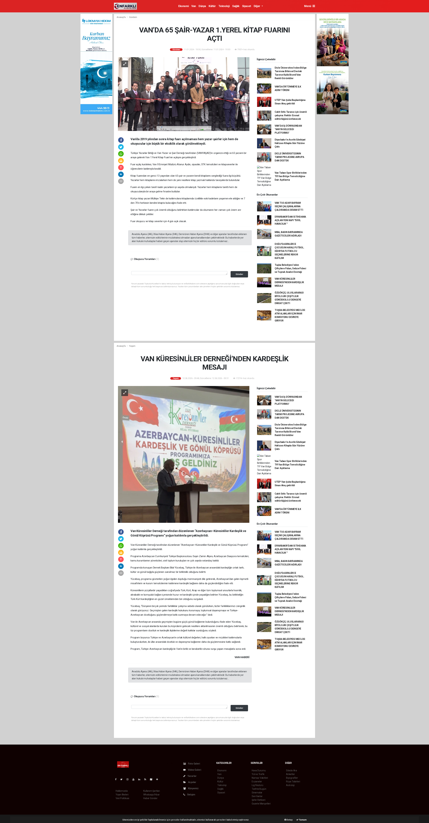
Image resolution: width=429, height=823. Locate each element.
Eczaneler (257, 781)
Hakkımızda (122, 791)
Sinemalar (257, 792)
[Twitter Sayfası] (122, 779)
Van (193, 6)
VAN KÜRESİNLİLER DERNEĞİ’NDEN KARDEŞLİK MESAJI (289, 282)
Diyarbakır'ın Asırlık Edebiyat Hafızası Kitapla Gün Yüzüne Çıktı (290, 143)
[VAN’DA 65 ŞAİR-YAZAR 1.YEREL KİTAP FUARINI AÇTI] (183, 93)
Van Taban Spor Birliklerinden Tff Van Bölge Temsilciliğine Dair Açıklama (291, 176)
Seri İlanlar (257, 796)
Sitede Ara (291, 770)
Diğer (257, 6)
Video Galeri (194, 769)
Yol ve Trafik (258, 774)
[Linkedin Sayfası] (140, 779)
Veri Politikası (122, 798)
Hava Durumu (259, 770)
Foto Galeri (194, 763)
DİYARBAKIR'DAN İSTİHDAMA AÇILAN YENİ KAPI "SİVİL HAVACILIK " (290, 220)
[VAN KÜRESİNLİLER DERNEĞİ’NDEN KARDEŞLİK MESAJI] (183, 454)
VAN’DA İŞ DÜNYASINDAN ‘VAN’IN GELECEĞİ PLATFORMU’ (288, 129)
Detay (289, 819)
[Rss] (146, 779)
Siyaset (246, 6)
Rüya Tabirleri (293, 781)
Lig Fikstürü (257, 785)
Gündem (133, 17)
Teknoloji (224, 6)
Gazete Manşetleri (261, 803)
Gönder (239, 274)
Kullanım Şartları (151, 791)
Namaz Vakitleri (260, 778)
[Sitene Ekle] (158, 779)
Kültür (212, 6)
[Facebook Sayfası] (117, 779)
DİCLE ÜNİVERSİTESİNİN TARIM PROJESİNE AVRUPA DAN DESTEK (289, 157)
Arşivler (192, 782)
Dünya (202, 6)
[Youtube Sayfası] (134, 779)
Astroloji (290, 785)
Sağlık (235, 6)
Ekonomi (183, 6)
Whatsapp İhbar (151, 794)
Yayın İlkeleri (122, 794)
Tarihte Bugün (259, 789)
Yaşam (132, 346)
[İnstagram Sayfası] (129, 779)
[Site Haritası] (152, 779)
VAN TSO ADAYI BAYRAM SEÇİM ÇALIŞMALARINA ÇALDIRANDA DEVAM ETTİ (289, 206)
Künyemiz (193, 788)
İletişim (191, 794)
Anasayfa (121, 17)
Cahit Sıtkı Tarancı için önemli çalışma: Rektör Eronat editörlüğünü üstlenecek (291, 115)
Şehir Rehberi (258, 800)
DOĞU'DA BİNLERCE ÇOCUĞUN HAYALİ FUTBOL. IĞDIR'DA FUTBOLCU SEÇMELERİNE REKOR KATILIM (289, 251)
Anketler (290, 774)
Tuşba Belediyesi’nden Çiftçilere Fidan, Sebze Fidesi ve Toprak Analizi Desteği (290, 268)
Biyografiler (292, 778)
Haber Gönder (150, 798)
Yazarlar (192, 776)
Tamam (302, 819)
